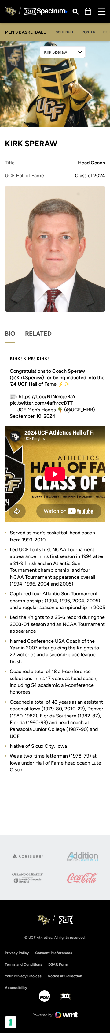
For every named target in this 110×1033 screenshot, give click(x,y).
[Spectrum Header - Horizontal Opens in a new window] (52, 11)
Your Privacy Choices (23, 976)
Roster (89, 32)
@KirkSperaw (27, 377)
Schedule (65, 32)
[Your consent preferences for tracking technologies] (10, 1022)
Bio (10, 333)
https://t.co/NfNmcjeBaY (47, 396)
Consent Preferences (53, 953)
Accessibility (16, 987)
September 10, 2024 (32, 416)
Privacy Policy (17, 953)
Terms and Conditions (23, 964)
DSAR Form (58, 964)
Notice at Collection (65, 976)
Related (38, 333)
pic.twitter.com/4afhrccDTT (41, 403)
